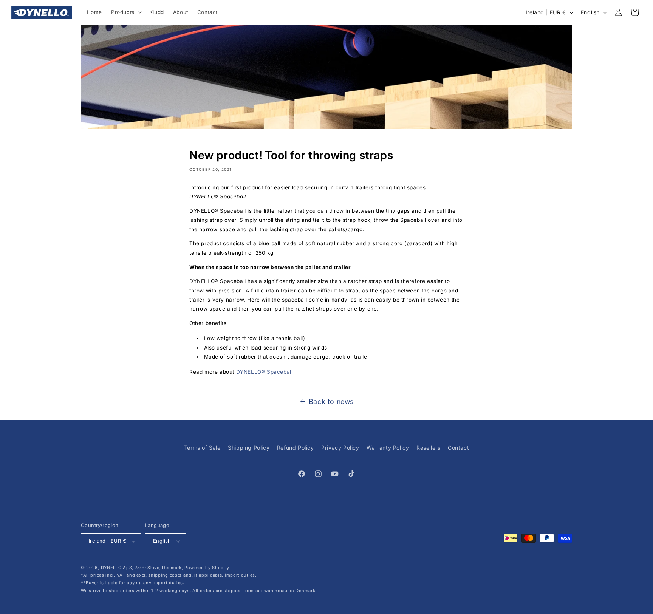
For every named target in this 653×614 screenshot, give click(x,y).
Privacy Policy (340, 447)
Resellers (428, 447)
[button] (126, 12)
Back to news (331, 401)
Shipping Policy (248, 447)
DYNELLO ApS (116, 567)
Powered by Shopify (206, 567)
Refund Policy (295, 447)
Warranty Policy (388, 447)
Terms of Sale (202, 447)
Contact (458, 447)
